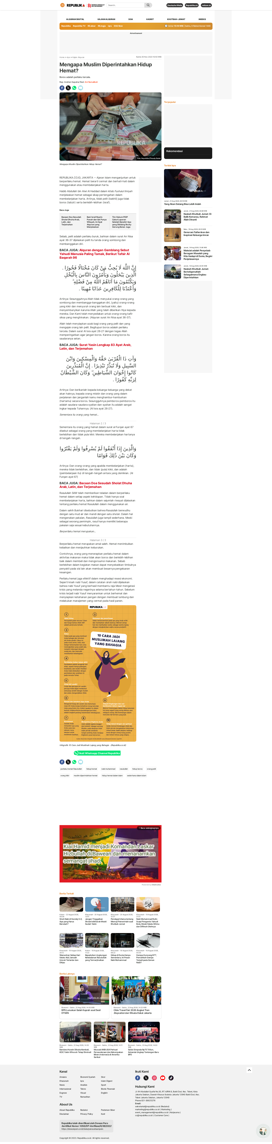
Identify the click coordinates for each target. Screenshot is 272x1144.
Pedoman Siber (108, 1110)
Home (62, 57)
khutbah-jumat (176, 19)
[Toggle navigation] (62, 5)
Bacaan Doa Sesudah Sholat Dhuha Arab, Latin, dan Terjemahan (96, 485)
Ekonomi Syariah (87, 1077)
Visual (83, 1093)
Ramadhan (85, 1097)
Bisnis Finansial (108, 1089)
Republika (66, 26)
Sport (103, 1085)
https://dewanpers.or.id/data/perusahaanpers (82, 1129)
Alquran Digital (75, 19)
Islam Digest (106, 1081)
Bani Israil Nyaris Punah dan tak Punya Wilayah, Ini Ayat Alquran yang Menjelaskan (97, 222)
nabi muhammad (108, 769)
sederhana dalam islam (136, 775)
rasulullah (124, 769)
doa (130, 19)
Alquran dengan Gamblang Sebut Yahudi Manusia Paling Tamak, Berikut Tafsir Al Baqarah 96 (94, 253)
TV (61, 1097)
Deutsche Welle (174, 5)
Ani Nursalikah (91, 82)
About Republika (67, 1110)
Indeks (202, 19)
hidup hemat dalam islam (112, 775)
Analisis (83, 1085)
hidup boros (137, 769)
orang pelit (151, 769)
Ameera (63, 1077)
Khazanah (64, 1081)
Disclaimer (64, 1114)
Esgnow (63, 1093)
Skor (103, 1077)
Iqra (68, 57)
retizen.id (206, 5)
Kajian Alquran (106, 19)
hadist (150, 19)
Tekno (83, 1089)
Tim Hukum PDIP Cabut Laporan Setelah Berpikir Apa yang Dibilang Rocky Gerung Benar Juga (121, 222)
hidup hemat (91, 769)
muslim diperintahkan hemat (86, 775)
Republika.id (191, 5)
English (104, 1093)
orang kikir (64, 775)
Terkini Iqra (170, 165)
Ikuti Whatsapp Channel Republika (99, 753)
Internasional (65, 1089)
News (62, 1085)
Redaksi (84, 1110)
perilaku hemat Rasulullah (71, 769)
